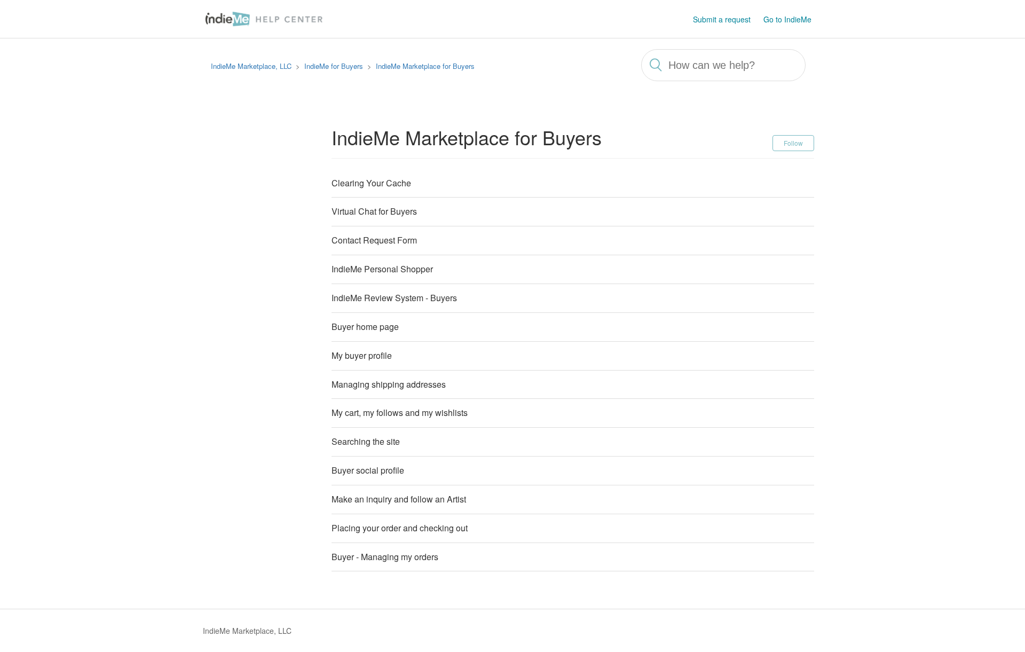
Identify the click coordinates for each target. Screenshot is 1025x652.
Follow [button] (793, 142)
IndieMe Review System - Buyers (394, 298)
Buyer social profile (368, 470)
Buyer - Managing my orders (385, 557)
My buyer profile (362, 355)
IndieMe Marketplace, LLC (251, 66)
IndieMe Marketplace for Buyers (425, 66)
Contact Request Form (374, 240)
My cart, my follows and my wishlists (400, 412)
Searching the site (366, 441)
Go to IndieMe (787, 19)
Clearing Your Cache (371, 183)
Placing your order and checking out (400, 528)
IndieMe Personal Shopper (382, 269)
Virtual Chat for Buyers (374, 211)
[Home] (266, 17)
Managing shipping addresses (389, 384)
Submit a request (722, 19)
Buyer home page (365, 326)
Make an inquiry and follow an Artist (399, 499)
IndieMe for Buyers (333, 66)
